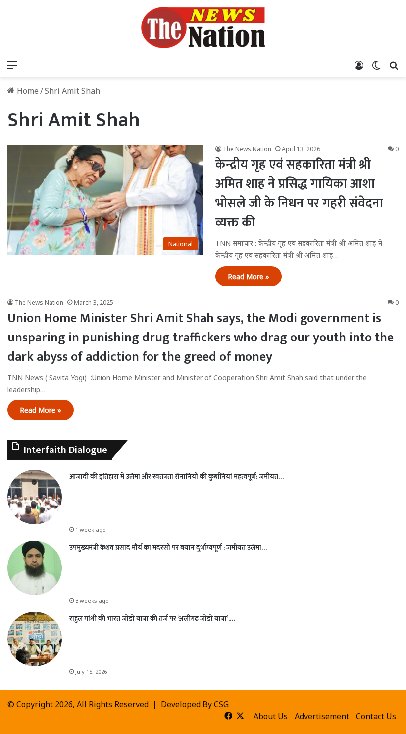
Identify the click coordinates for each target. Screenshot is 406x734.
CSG (221, 704)
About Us (271, 716)
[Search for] (394, 64)
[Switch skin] (376, 64)
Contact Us (376, 716)
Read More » (248, 276)
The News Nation (247, 149)
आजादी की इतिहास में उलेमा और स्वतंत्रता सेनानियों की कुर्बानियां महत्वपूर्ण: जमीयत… (176, 476)
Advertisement (322, 716)
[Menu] (12, 64)
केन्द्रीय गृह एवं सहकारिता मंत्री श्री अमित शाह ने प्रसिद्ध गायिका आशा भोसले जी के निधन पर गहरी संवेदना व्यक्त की (299, 193)
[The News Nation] (203, 27)
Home (27, 90)
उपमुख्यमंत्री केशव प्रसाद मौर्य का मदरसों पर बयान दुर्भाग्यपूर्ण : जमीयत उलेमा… (168, 547)
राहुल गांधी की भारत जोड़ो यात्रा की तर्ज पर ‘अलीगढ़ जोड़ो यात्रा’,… (152, 618)
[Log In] (359, 64)
